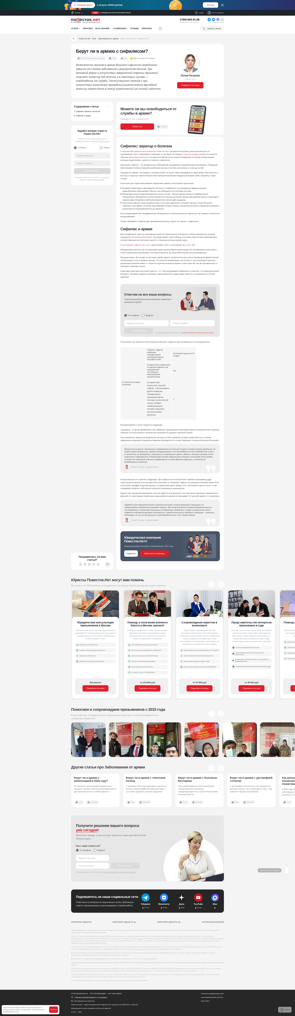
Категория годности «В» (169, 922)
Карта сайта (205, 1001)
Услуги (74, 28)
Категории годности (81, 922)
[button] (211, 584)
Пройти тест (137, 127)
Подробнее (131, 554)
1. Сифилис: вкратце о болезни (87, 111)
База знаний (102, 28)
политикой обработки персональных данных (94, 178)
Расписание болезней (213, 922)
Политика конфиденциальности (212, 994)
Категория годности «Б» (124, 922)
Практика (88, 28)
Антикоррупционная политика (212, 997)
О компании (119, 28)
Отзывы (134, 28)
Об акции (210, 5)
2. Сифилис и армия (82, 116)
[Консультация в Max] (285, 870)
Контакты (147, 28)
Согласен (53, 1009)
